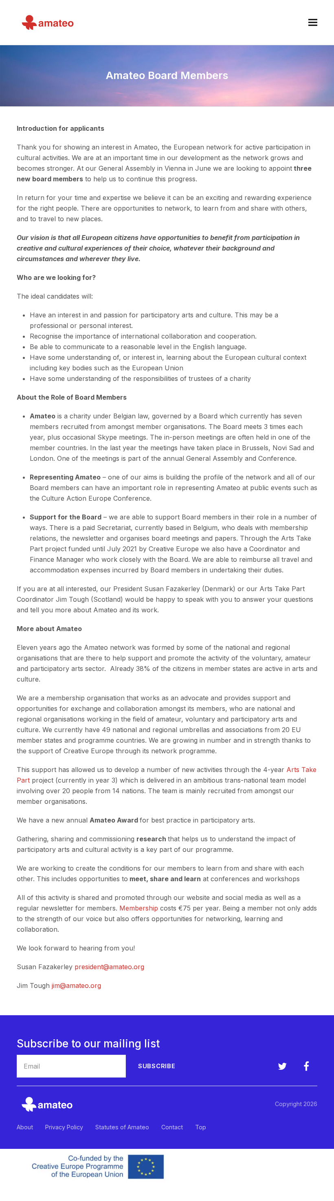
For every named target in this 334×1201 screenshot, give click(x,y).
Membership (138, 908)
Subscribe (157, 1066)
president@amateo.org (109, 967)
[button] (312, 22)
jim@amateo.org (76, 985)
